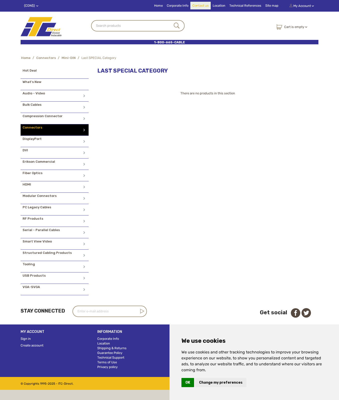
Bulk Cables (32, 105)
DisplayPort (32, 139)
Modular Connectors (40, 196)
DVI (25, 150)
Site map (271, 5)
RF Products (33, 218)
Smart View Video (37, 241)
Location (219, 5)
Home (158, 5)
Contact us (200, 5)
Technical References (245, 5)
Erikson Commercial (39, 161)
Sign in (26, 339)
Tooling (29, 264)
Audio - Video (34, 93)
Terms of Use (107, 362)
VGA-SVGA (31, 287)
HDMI (27, 184)
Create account (32, 345)
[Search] (176, 26)
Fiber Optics (32, 173)
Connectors (46, 58)
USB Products (34, 275)
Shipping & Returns (112, 348)
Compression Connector (43, 116)
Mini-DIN (69, 58)
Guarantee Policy (109, 353)
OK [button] (187, 382)
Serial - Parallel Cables (41, 230)
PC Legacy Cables (37, 207)
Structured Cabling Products (47, 253)
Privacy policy (107, 367)
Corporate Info (177, 5)
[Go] (141, 311)
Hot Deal (30, 70)
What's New (32, 82)
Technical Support (110, 357)
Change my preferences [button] (220, 382)
